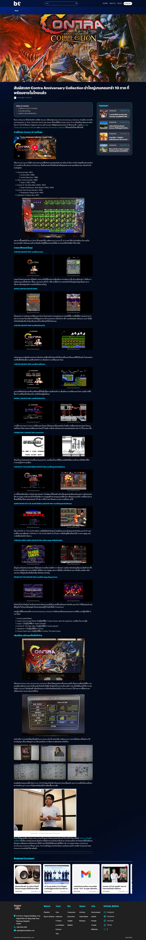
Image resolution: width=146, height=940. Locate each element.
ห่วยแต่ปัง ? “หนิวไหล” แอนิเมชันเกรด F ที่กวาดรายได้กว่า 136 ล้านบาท (118, 139)
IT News (59, 921)
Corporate (71, 912)
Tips (57, 933)
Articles (82, 912)
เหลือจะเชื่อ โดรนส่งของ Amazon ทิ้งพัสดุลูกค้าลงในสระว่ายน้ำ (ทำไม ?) (119, 128)
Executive (71, 916)
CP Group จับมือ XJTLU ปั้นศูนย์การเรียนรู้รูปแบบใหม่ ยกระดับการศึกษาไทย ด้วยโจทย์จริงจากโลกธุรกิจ (55, 889)
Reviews (82, 921)
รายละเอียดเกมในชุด (24, 111)
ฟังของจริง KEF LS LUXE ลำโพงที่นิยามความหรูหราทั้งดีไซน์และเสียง (27, 887)
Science (58, 929)
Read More (123, 110)
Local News (60, 925)
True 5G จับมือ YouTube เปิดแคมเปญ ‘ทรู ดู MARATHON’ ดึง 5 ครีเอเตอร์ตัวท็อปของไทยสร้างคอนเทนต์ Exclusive (119, 117)
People (93, 921)
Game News (83, 916)
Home (105, 3)
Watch (113, 3)
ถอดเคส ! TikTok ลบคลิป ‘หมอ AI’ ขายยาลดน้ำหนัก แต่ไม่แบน (114, 887)
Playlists (47, 912)
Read (119, 3)
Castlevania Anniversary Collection (52, 127)
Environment (95, 912)
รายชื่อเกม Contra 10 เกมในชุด (27, 108)
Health (93, 916)
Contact (127, 3)
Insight (70, 921)
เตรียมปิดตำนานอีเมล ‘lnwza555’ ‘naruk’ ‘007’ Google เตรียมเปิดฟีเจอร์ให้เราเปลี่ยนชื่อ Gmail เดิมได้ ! (85, 889)
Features (59, 916)
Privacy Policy (128, 937)
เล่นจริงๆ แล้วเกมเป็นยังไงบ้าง (27, 113)
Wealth (70, 925)
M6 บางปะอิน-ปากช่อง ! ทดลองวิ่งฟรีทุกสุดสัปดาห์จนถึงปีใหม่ (119, 150)
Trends (93, 925)
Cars (57, 912)
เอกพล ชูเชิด (21, 98)
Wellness (94, 929)
